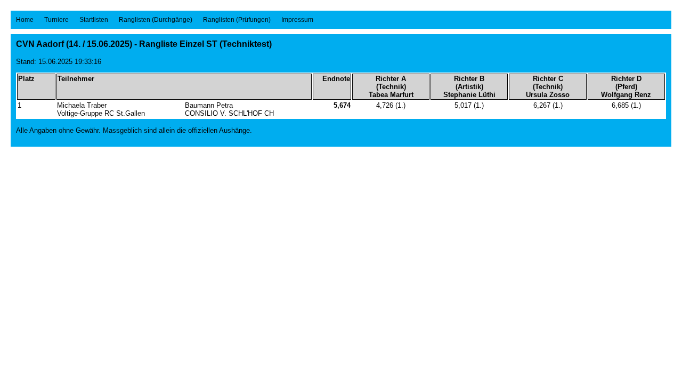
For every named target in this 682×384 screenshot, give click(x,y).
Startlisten (93, 19)
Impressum (297, 19)
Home (25, 19)
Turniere (56, 19)
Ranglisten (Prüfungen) (237, 19)
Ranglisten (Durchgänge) (155, 19)
